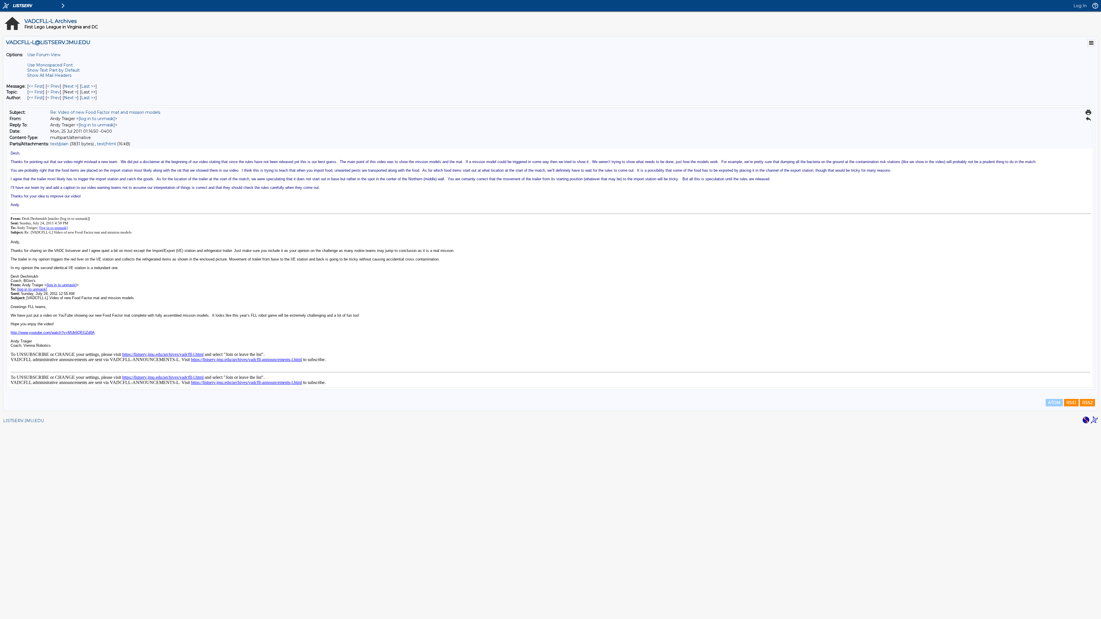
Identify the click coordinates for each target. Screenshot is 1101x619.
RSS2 (1087, 402)
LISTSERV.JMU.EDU (23, 420)
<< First (36, 86)
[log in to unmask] (97, 118)
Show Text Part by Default (53, 70)
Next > (70, 86)
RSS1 (1071, 402)
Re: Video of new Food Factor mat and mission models (105, 112)
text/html (106, 143)
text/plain (59, 143)
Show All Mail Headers (49, 75)
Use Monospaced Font (50, 65)
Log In (1080, 5)
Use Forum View (43, 54)
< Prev (53, 86)
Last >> (88, 86)
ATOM (1054, 402)
